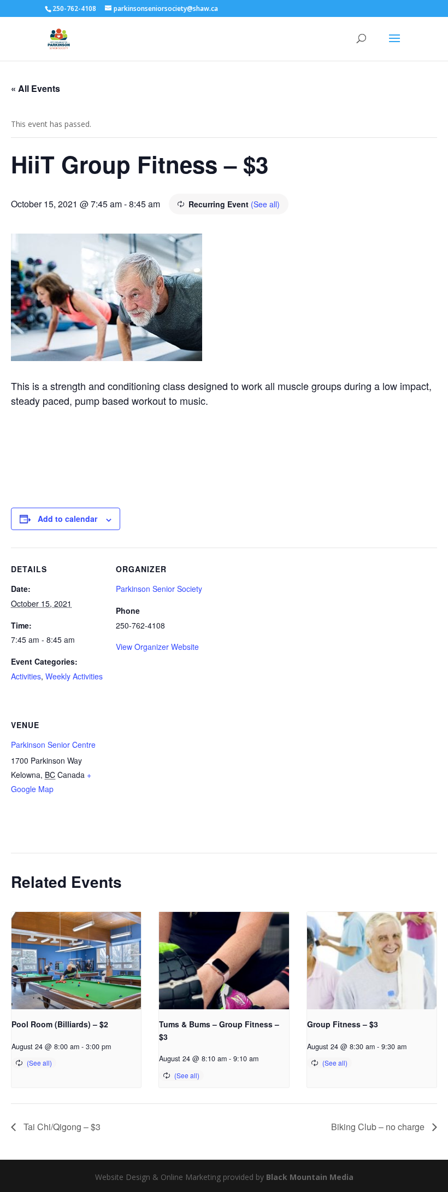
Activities (26, 676)
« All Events (35, 88)
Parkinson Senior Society (159, 588)
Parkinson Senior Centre (53, 744)
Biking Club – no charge (379, 1126)
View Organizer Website (157, 646)
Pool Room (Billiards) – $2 (59, 1024)
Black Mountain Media (309, 1177)
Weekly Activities (74, 676)
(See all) (265, 204)
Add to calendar (67, 518)
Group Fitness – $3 (342, 1024)
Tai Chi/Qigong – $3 (61, 1126)
